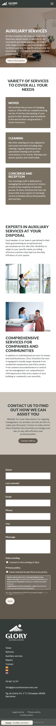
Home (8, 722)
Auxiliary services (14, 656)
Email (9, 496)
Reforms (10, 652)
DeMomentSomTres (35, 722)
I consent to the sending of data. (24, 562)
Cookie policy (26, 715)
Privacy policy (34, 712)
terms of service (17, 594)
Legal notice (18, 712)
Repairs (9, 660)
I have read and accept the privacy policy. (28, 572)
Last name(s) (13, 483)
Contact (9, 664)
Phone (9, 510)
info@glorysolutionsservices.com (22, 687)
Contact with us (28, 440)
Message (11, 537)
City (8, 523)
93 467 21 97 (12, 681)
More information (16, 60)
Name (9, 469)
